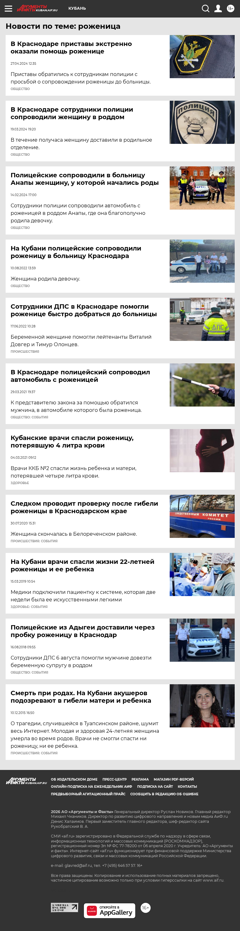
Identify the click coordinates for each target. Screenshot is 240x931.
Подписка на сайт (155, 787)
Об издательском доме (74, 779)
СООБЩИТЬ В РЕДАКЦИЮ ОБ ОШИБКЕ (164, 794)
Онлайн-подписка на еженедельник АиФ (91, 787)
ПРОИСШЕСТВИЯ (25, 351)
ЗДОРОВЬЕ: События (29, 607)
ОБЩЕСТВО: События (29, 417)
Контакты (187, 787)
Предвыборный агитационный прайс (88, 794)
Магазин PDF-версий (174, 779)
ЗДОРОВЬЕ (20, 483)
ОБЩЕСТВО (20, 89)
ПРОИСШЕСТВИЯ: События (34, 541)
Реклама (140, 779)
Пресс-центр (114, 779)
